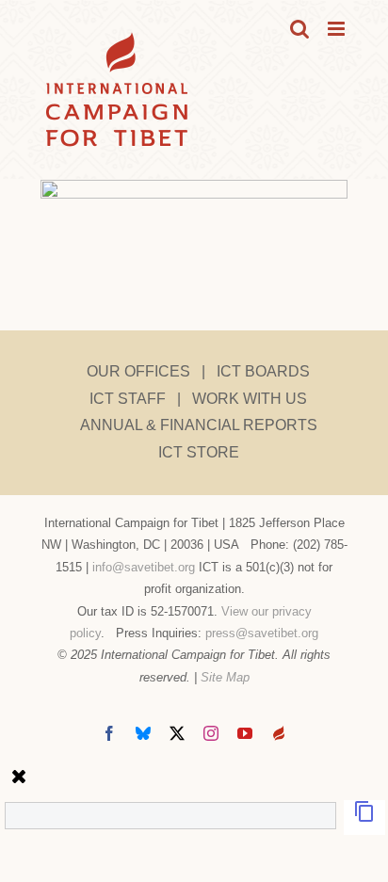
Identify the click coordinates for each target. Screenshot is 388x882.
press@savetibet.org (261, 633)
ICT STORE (198, 452)
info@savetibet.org (143, 567)
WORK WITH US (249, 399)
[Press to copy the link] (364, 817)
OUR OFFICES (138, 371)
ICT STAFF (127, 399)
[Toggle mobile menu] (338, 29)
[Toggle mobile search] (299, 29)
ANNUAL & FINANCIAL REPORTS (198, 425)
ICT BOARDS (263, 371)
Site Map (225, 677)
